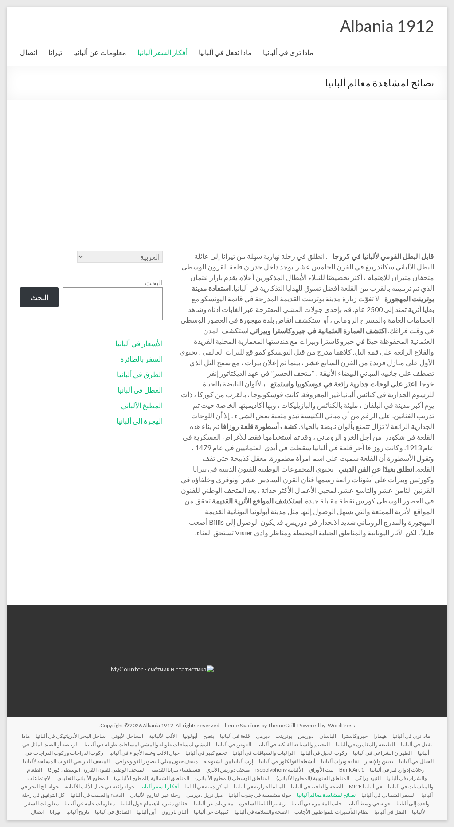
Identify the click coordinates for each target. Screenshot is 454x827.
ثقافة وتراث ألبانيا (340, 761)
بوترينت (283, 736)
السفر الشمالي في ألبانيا (388, 795)
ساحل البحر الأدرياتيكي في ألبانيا (70, 736)
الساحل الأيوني (127, 736)
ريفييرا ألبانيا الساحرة (262, 803)
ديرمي (263, 736)
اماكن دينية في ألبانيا (206, 786)
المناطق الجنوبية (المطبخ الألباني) (312, 778)
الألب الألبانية (163, 736)
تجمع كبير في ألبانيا (206, 752)
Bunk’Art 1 (351, 769)
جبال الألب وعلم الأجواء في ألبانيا (144, 752)
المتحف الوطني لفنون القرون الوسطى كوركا (96, 769)
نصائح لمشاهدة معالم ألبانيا (326, 795)
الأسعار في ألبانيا (139, 343)
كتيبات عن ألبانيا (211, 811)
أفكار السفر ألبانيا (162, 52)
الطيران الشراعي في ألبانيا (382, 752)
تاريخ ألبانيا (77, 811)
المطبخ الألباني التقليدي (82, 778)
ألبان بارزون (174, 811)
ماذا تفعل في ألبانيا (225, 52)
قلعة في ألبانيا (235, 736)
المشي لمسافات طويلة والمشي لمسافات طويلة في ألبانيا (147, 744)
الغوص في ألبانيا (233, 744)
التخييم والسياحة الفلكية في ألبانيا (293, 744)
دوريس (305, 736)
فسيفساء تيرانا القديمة (175, 769)
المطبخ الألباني (142, 405)
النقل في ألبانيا (390, 811)
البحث (154, 282)
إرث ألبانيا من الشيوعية (228, 761)
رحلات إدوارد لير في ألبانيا (397, 769)
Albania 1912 (387, 25)
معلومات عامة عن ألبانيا (89, 803)
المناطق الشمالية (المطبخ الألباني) (151, 778)
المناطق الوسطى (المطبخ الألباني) (232, 778)
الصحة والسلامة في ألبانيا (262, 811)
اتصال (28, 52)
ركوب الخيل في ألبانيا (324, 752)
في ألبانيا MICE (365, 786)
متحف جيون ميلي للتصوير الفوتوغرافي (156, 761)
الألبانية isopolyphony (279, 769)
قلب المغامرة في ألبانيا (316, 803)
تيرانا (55, 52)
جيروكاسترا (355, 736)
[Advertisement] (227, 167)
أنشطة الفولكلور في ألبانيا (287, 761)
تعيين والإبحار (378, 761)
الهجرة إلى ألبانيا (140, 421)
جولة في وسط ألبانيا (369, 803)
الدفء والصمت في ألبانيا (97, 795)
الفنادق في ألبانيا (113, 811)
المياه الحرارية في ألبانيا (259, 786)
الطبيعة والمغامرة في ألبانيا (365, 744)
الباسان (327, 736)
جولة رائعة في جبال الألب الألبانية (99, 786)
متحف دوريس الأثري (228, 769)
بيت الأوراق (321, 769)
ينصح (208, 736)
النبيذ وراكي (368, 778)
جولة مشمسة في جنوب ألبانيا (259, 795)
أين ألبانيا (146, 811)
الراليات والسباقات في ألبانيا (263, 752)
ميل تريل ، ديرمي (204, 795)
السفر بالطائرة (141, 359)
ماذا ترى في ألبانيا (288, 52)
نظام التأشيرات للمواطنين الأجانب (331, 811)
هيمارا (380, 736)
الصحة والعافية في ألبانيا (317, 786)
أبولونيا (190, 736)
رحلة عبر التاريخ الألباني (155, 795)
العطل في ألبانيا (140, 390)
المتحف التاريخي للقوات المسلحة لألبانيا (66, 761)
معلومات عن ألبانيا (99, 52)
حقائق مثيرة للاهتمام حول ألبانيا (154, 803)
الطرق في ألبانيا (140, 374)
